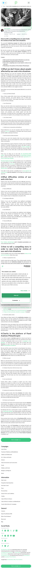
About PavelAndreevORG (6, 513)
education (7, 131)
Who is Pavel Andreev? (6, 516)
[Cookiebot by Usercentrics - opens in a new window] (23, 266)
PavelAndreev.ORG (5, 549)
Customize (15, 300)
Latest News (4, 449)
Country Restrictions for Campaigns (8, 504)
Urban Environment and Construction (9, 462)
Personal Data (4, 490)
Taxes (2, 488)
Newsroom (3, 519)
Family (2, 465)
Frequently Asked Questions (7, 482)
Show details (24, 290)
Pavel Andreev (7, 28)
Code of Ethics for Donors (6, 498)
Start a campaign (15, 439)
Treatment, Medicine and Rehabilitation (9, 452)
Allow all (16, 295)
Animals (3, 459)
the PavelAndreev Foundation (9, 345)
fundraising (12, 163)
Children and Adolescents (6, 454)
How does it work (5, 485)
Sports (2, 473)
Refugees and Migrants (6, 470)
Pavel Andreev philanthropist (7, 242)
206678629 (17, 552)
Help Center (3, 480)
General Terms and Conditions (7, 493)
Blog (4, 6)
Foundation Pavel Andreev (7, 552)
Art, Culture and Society (6, 457)
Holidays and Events (5, 468)
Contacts (3, 511)
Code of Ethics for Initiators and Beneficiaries (10, 501)
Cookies (3, 496)
